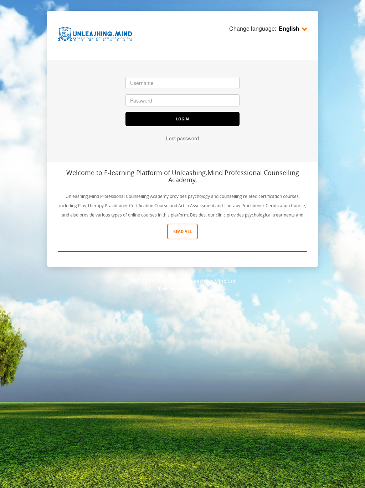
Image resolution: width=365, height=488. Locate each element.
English (289, 28)
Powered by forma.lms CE (182, 288)
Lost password (182, 138)
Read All (182, 231)
